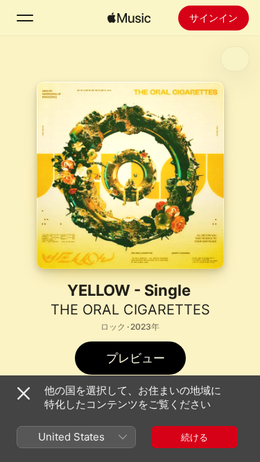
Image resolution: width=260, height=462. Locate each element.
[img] (128, 18)
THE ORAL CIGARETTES (130, 309)
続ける (194, 437)
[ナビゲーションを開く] (25, 18)
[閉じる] (23, 393)
